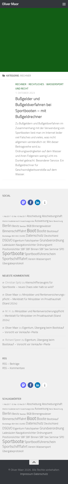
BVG (17, 236)
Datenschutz (34, 235)
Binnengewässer (41, 226)
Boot (31, 230)
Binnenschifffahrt (14, 231)
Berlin (7, 225)
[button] (23, 202)
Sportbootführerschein (40, 254)
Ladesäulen (8, 244)
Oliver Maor (10, 4)
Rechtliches (36, 84)
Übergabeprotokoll (13, 263)
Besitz (15, 226)
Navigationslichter (26, 244)
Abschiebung (34, 216)
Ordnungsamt (44, 244)
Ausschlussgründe (27, 221)
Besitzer (23, 226)
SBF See (44, 249)
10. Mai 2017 (21, 216)
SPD (61, 249)
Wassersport (43, 259)
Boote (41, 231)
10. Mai (13, 216)
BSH (13, 236)
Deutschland (51, 235)
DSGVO (7, 240)
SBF (23, 249)
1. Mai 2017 (6, 216)
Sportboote (13, 253)
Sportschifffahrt (15, 258)
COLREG (22, 236)
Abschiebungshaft (52, 216)
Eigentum (18, 240)
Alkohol (5, 221)
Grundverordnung (52, 240)
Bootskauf (53, 231)
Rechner (20, 84)
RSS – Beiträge (10, 363)
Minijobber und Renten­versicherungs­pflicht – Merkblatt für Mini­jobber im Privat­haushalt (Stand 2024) (33, 299)
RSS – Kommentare (13, 368)
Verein (32, 259)
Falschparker (32, 240)
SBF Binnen (32, 249)
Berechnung (58, 221)
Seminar (54, 249)
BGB (29, 226)
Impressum (26, 474)
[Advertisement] (34, 36)
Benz (51, 221)
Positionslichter (11, 249)
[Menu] (64, 4)
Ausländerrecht (14, 221)
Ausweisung (42, 220)
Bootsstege (6, 236)
